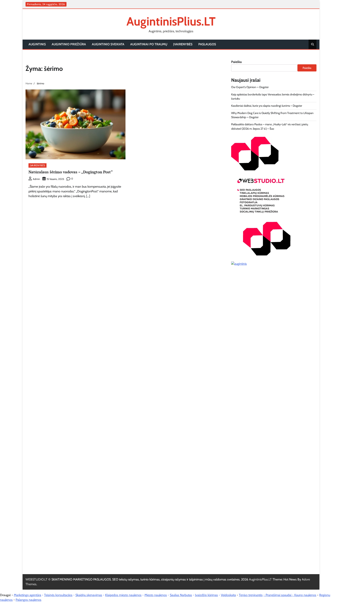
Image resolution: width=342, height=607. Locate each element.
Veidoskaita (228, 595)
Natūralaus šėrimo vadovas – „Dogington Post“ (70, 171)
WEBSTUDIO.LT (37, 579)
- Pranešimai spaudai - (278, 595)
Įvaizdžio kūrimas (206, 595)
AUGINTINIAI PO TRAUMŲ (148, 44)
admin (36, 179)
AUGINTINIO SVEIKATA (108, 44)
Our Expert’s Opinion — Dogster (250, 87)
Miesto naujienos (155, 595)
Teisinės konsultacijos (58, 595)
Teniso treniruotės (251, 595)
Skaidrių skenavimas (88, 595)
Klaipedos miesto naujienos (123, 595)
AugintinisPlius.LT (171, 21)
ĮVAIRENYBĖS (182, 44)
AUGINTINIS (37, 44)
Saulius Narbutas (181, 595)
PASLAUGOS (207, 44)
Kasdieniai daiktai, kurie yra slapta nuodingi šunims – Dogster (266, 105)
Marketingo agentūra (27, 595)
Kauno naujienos (305, 595)
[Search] (312, 44)
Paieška (236, 62)
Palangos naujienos (28, 600)
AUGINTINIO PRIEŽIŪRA (69, 44)
